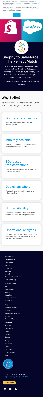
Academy (8, 316)
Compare (8, 271)
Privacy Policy (15, 377)
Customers (8, 323)
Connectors (9, 262)
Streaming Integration (12, 277)
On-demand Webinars (12, 313)
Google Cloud (9, 289)
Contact (7, 337)
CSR (6, 355)
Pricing (7, 265)
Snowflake (8, 301)
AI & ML (7, 274)
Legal (6, 377)
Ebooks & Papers (11, 307)
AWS (6, 286)
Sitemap (25, 377)
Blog (6, 305)
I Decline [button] (25, 15)
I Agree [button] (17, 15)
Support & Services (11, 319)
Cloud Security (10, 349)
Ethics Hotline (10, 352)
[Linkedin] (4, 389)
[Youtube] (10, 389)
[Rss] (16, 389)
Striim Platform (10, 260)
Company (8, 341)
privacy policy (34, 3)
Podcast (7, 334)
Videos (7, 310)
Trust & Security (10, 280)
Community (9, 328)
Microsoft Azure (10, 284)
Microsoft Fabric (10, 298)
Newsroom (8, 344)
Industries (8, 268)
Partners (8, 326)
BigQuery (8, 292)
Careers (7, 347)
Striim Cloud (9, 257)
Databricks (8, 295)
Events (7, 331)
